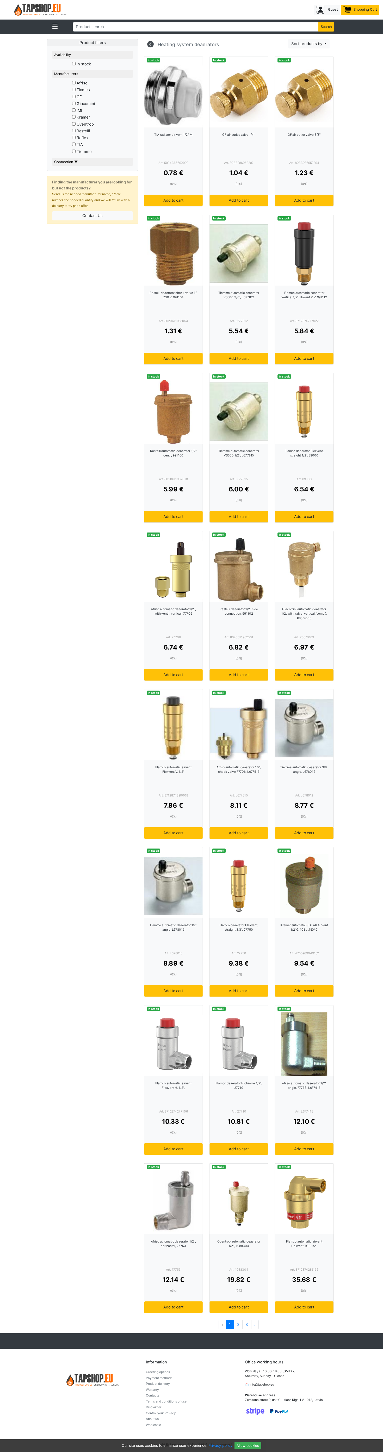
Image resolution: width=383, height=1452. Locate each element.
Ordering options (158, 1372)
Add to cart (173, 200)
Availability (62, 55)
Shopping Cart (365, 9)
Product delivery (158, 1384)
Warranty (152, 1390)
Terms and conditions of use (166, 1401)
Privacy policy (220, 1445)
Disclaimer (153, 1407)
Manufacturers (66, 74)
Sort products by (307, 43)
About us (152, 1419)
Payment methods (159, 1378)
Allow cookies (248, 1445)
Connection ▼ (66, 162)
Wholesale (153, 1425)
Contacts (152, 1395)
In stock (83, 63)
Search (326, 26)
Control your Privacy (161, 1413)
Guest (332, 9)
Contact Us (92, 215)
